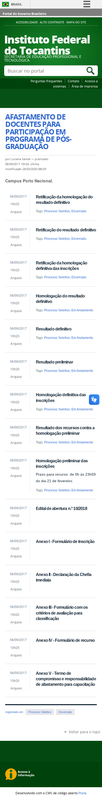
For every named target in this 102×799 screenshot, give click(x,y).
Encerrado (78, 211)
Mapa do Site (76, 22)
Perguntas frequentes (46, 81)
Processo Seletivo (57, 211)
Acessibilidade (27, 22)
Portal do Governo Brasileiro (24, 14)
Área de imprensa (85, 86)
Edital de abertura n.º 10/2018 (61, 508)
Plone (82, 793)
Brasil (16, 4)
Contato (73, 81)
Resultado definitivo (53, 329)
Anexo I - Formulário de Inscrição (65, 541)
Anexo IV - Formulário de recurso (65, 640)
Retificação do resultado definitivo (66, 229)
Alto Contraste (52, 22)
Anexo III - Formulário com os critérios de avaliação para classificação (62, 613)
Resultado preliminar (54, 362)
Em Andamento (82, 310)
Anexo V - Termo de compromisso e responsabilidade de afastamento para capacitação (66, 679)
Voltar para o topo (84, 731)
